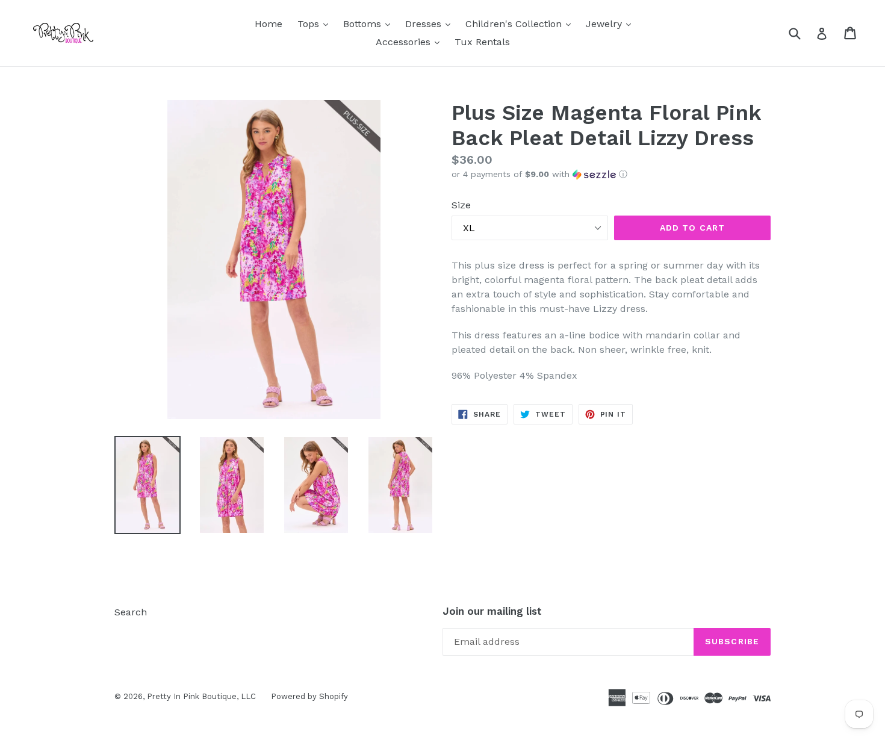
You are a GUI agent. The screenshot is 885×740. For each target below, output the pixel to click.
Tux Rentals (482, 42)
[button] (611, 174)
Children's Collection (521, 23)
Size (461, 205)
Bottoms (369, 23)
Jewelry (611, 23)
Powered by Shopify (309, 696)
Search (130, 612)
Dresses (430, 23)
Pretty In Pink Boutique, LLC (201, 696)
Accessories (411, 42)
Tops (315, 23)
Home (268, 24)
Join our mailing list (492, 611)
